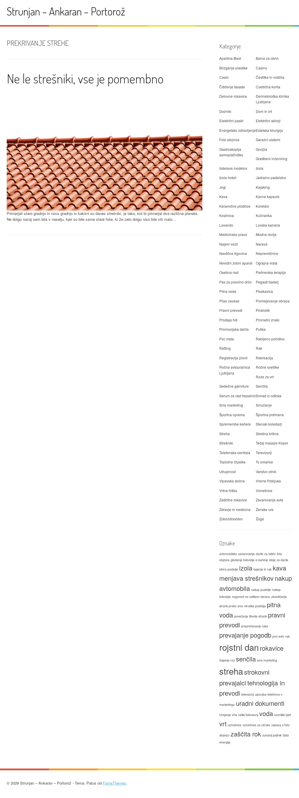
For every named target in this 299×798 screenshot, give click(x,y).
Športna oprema (232, 414)
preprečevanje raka (254, 626)
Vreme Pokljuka (268, 480)
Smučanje (264, 404)
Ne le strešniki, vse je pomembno (85, 78)
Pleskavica (264, 291)
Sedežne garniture (234, 386)
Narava (261, 244)
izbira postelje (228, 569)
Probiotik (263, 310)
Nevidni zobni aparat (235, 262)
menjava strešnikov (246, 577)
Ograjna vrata (266, 262)
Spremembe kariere (235, 423)
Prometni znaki (267, 319)
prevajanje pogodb (245, 634)
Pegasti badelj (267, 281)
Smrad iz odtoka (268, 395)
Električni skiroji (268, 120)
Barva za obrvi (267, 58)
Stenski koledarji (269, 423)
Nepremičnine (267, 253)
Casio (224, 77)
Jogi (222, 187)
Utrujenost (227, 471)
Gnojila (261, 149)
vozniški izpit (282, 715)
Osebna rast (229, 272)
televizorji (247, 694)
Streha (224, 433)
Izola (259, 168)
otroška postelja (255, 606)
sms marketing (267, 660)
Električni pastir (231, 120)
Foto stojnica (229, 139)
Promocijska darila (234, 329)
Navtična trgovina (233, 253)
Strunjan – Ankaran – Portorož (66, 11)
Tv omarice (264, 461)
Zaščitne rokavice (233, 499)
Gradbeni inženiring (271, 158)
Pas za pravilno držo (235, 281)
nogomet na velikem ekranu (251, 596)
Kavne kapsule (267, 196)
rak (287, 636)
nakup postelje (261, 589)
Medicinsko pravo (233, 234)
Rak (259, 348)
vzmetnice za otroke (256, 725)
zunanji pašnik (271, 735)
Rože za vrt (265, 376)
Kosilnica (226, 215)
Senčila (262, 386)
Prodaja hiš (228, 319)
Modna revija (266, 234)
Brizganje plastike (233, 67)
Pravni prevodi (230, 310)
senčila (246, 658)
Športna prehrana (270, 414)
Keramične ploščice (235, 206)
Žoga (260, 518)
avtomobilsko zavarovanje (237, 554)
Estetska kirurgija (269, 130)
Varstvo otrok (266, 471)
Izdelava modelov (233, 168)
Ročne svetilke (267, 367)
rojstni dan (239, 647)
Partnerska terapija (271, 272)
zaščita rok (246, 733)
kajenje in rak (262, 569)
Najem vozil (228, 244)
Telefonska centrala (234, 452)
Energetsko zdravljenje (237, 130)
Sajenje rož (227, 660)
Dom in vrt (264, 111)
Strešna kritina (267, 433)
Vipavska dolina (232, 480)
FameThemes (114, 783)
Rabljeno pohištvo (270, 338)
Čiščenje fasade (232, 86)
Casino (261, 67)
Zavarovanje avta (269, 499)
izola (245, 567)
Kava (223, 196)
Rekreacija (264, 357)
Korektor (262, 206)
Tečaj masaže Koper (272, 442)
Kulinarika (264, 215)
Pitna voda (227, 291)
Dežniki (225, 111)
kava (279, 567)
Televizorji (264, 452)
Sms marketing (231, 404)
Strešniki (226, 442)
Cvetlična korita (268, 86)
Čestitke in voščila (270, 77)
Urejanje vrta (228, 715)
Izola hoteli (228, 177)
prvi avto (278, 636)
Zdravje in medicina (235, 509)
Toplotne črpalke (232, 461)
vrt (223, 723)
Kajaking (263, 187)
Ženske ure (265, 509)
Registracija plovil (233, 357)
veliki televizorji (248, 715)
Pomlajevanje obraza (273, 300)
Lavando (226, 225)
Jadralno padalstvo (271, 177)
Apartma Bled (230, 58)
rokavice (272, 647)
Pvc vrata (226, 338)
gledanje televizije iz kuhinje (249, 560)
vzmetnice (234, 725)
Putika (261, 329)
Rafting (225, 348)
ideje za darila (278, 560)
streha (231, 671)
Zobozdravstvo (231, 518)
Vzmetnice (264, 490)
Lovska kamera (268, 225)
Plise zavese (229, 300)
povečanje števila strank (250, 616)
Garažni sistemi (268, 139)
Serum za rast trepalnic (237, 395)
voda (266, 713)
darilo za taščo (266, 554)
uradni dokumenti (260, 703)
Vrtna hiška (228, 490)
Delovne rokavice (233, 96)
